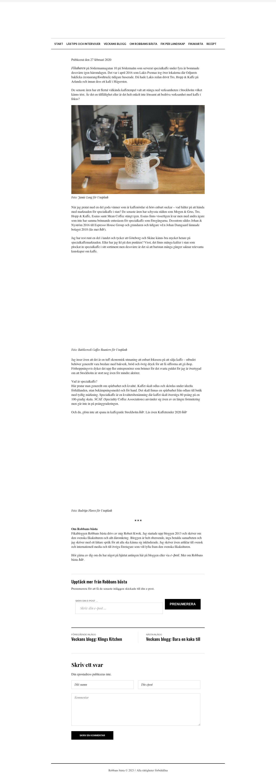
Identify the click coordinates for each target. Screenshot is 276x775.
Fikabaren (78, 68)
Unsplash (103, 197)
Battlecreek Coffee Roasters (94, 350)
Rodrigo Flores (87, 510)
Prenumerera (183, 604)
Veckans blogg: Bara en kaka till (173, 639)
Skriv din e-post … (86, 601)
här (102, 229)
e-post (175, 555)
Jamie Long (85, 197)
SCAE (98, 399)
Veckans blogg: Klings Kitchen (96, 639)
